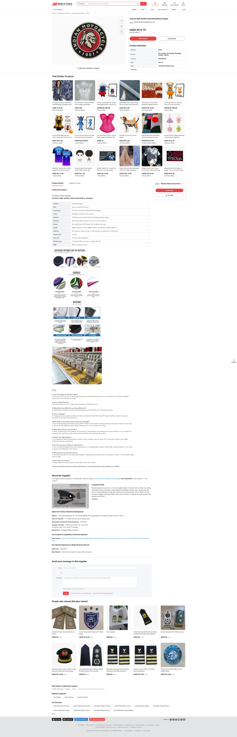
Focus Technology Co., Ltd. (105, 730)
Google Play (67, 719)
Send (65, 593)
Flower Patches (69, 697)
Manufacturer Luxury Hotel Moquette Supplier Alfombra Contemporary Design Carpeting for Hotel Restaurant (152, 104)
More (53, 714)
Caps (110, 538)
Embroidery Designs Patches (101, 710)
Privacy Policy (146, 730)
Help (152, 9)
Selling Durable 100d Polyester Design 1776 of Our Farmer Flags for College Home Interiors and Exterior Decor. (173, 169)
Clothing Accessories (78, 13)
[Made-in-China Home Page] (62, 4)
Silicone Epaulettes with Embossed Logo (172, 632)
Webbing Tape (75, 538)
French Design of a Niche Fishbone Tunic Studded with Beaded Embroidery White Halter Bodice (84, 104)
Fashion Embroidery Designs (61, 710)
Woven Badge (84, 538)
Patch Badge (57, 697)
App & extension (162, 9)
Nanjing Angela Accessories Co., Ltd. (144, 22)
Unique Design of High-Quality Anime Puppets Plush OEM (83, 169)
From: (60, 568)
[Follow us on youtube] (179, 719)
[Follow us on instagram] (176, 719)
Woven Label (66, 538)
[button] (138, 3)
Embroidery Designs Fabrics (161, 706)
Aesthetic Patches (82, 697)
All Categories (58, 9)
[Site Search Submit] (143, 4)
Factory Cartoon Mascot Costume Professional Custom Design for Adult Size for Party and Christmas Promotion (84, 136)
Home (53, 13)
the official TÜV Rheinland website (105, 479)
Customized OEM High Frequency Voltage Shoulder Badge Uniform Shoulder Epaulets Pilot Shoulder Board (91, 671)
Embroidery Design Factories (102, 706)
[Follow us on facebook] (171, 719)
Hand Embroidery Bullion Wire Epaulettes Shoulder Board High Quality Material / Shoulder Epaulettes (145, 634)
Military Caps (105, 538)
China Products (90, 725)
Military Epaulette (94, 538)
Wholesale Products (118, 725)
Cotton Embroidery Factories (122, 706)
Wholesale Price (129, 725)
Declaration (138, 730)
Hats (114, 538)
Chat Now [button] (173, 39)
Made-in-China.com (110, 727)
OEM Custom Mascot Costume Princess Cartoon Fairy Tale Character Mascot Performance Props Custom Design (173, 104)
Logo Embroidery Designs (142, 706)
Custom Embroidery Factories (81, 706)
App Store (56, 719)
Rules (184, 9)
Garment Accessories (123, 538)
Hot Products (81, 725)
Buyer (142, 9)
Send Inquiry (143, 38)
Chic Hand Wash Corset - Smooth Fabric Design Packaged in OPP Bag (106, 136)
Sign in (183, 5)
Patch (87, 13)
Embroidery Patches (137, 538)
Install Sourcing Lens (98, 719)
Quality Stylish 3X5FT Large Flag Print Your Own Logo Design (106, 169)
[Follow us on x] (173, 719)
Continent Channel (140, 725)
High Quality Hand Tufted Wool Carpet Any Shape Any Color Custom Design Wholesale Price (151, 136)
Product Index (150, 725)
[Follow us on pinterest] (181, 719)
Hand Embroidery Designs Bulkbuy (123, 710)
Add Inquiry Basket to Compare (89, 68)
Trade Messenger (81, 719)
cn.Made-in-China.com (136, 727)
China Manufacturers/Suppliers (104, 725)
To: (61, 573)
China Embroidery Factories (61, 706)
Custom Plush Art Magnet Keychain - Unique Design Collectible (174, 136)
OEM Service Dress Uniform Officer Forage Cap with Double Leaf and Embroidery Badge (64, 671)
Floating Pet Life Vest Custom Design (127, 136)
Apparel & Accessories (63, 13)
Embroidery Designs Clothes (82, 710)
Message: (59, 578)
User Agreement (129, 730)
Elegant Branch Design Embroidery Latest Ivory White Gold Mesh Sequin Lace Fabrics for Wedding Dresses (129, 169)
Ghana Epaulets (110, 632)
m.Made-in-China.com (122, 727)
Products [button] (82, 4)
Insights (158, 725)
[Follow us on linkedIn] (184, 719)
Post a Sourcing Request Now (103, 593)
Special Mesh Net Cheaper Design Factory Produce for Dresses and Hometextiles (128, 104)
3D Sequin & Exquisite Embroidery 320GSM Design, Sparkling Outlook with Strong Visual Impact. (62, 104)
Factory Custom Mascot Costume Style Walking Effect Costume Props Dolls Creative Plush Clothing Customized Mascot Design (107, 104)
